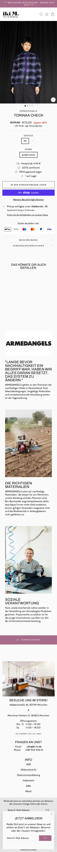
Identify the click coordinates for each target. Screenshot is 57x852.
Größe (28, 135)
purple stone (28, 154)
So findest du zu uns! (28, 734)
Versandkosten (35, 126)
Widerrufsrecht (28, 769)
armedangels (28, 111)
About (28, 791)
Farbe (28, 149)
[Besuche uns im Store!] (28, 678)
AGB (28, 764)
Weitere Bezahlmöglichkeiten (28, 199)
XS (25, 140)
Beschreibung (28, 240)
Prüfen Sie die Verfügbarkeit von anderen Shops (27, 215)
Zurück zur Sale (30, 640)
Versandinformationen (28, 245)
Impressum (28, 780)
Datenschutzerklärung (28, 775)
